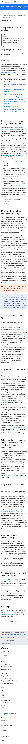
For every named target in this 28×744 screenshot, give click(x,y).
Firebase (3, 695)
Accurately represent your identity (13, 94)
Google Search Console (17, 512)
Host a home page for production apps (14, 109)
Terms (2, 736)
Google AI (3, 727)
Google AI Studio (5, 697)
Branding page (17, 185)
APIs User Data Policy (6, 666)
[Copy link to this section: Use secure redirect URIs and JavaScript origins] (17, 575)
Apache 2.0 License (5, 637)
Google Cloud (4, 702)
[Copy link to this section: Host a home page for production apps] (16, 538)
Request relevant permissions (11, 431)
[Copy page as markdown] (14, 30)
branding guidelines (12, 475)
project (14, 135)
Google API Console (15, 162)
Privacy (7, 736)
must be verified (21, 334)
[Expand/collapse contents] (10, 35)
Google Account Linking (7, 683)
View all (3, 707)
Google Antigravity (5, 700)
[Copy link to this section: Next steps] (11, 607)
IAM (7, 225)
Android (3, 690)
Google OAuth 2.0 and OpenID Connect (10, 681)
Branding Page (18, 463)
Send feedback (7, 24)
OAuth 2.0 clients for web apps (9, 579)
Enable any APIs (8, 179)
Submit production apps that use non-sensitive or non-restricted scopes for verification (14, 101)
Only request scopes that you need (13, 97)
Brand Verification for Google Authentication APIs (14, 15)
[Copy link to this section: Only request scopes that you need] (7, 372)
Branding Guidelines (6, 669)
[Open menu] (2, 2)
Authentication (6, 13)
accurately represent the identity (13, 326)
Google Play (4, 705)
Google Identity (15, 12)
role (3, 236)
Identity (14, 2)
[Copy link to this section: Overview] (11, 61)
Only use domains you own (11, 106)
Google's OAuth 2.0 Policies (8, 72)
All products (4, 730)
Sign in (24, 2)
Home (2, 12)
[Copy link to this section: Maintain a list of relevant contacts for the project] (23, 214)
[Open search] (20, 2)
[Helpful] (11, 21)
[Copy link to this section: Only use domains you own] (2, 487)
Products (8, 12)
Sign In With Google (6, 678)
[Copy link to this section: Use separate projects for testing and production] (22, 124)
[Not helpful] (13, 21)
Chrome (3, 692)
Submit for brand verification (9, 614)
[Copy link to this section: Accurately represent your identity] (9, 318)
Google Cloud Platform (6, 725)
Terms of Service (5, 664)
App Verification (6, 17)
